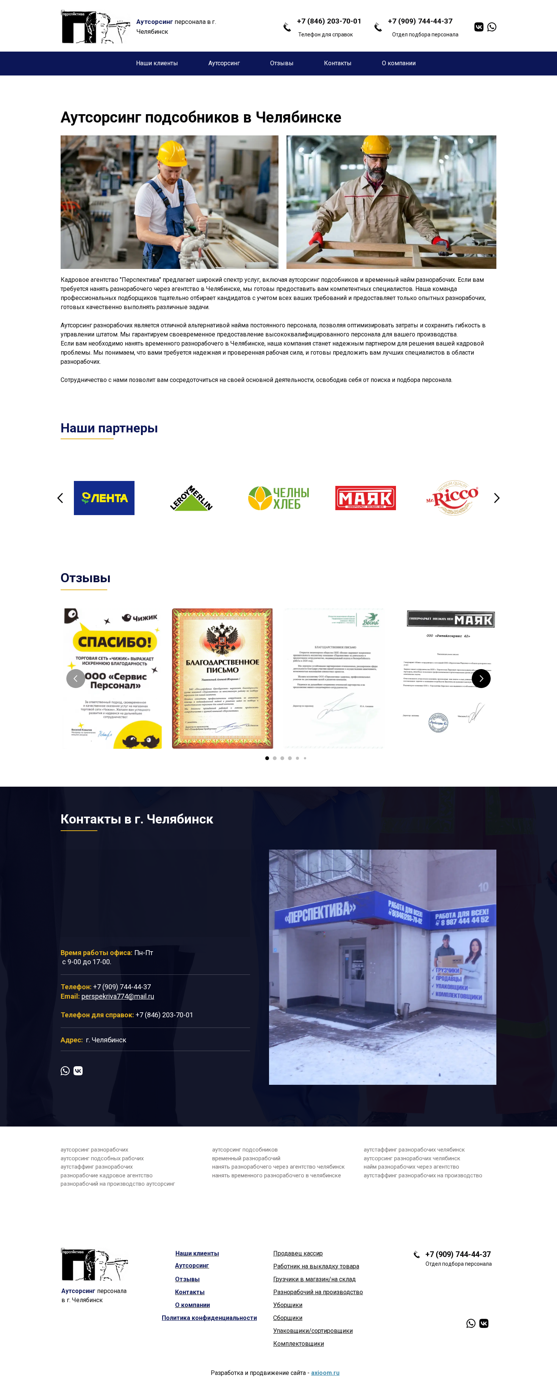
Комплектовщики (298, 1343)
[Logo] (96, 26)
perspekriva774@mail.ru (117, 996)
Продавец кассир (298, 1253)
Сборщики (287, 1317)
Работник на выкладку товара (316, 1266)
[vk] (478, 26)
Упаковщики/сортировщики (313, 1330)
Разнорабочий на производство (318, 1292)
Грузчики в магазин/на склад (314, 1279)
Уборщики (287, 1305)
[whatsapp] (491, 26)
